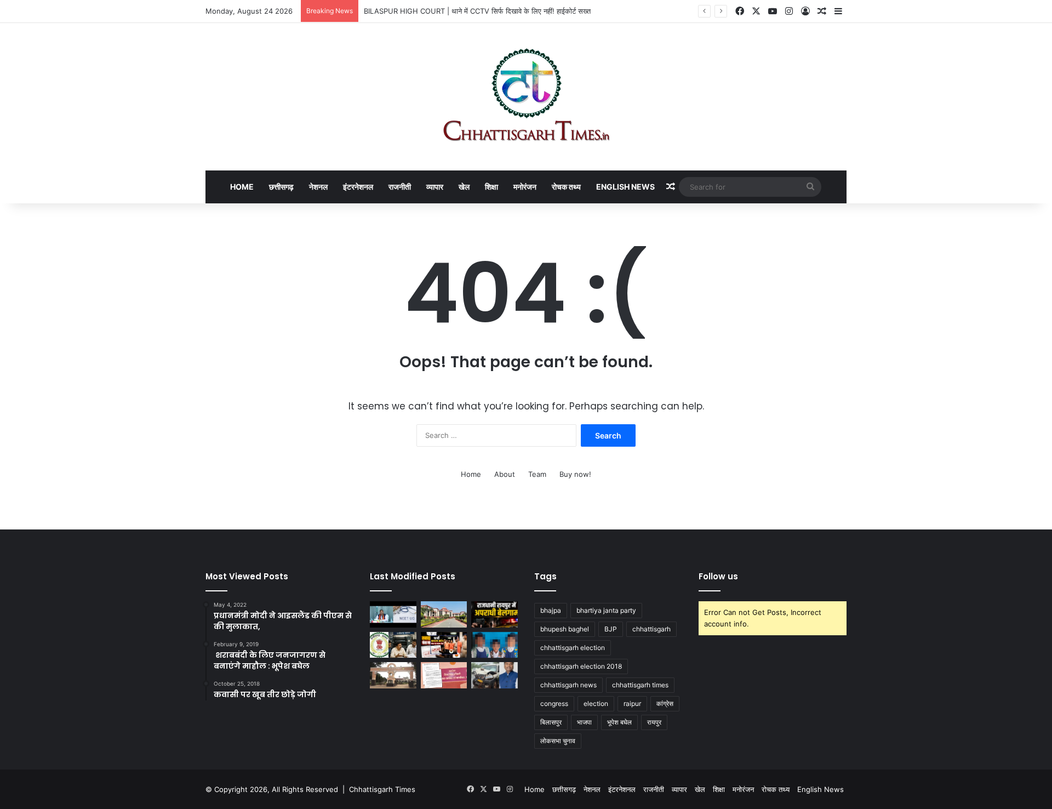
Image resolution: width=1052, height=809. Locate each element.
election (596, 703)
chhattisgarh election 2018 (581, 666)
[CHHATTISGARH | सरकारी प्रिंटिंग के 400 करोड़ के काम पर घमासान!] (393, 645)
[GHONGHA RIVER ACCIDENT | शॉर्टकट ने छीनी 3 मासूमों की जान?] (494, 645)
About (504, 474)
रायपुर (654, 722)
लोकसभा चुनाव (557, 741)
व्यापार (434, 186)
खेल (464, 186)
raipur (632, 703)
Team (537, 474)
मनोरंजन (524, 186)
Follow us (718, 576)
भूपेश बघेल (619, 722)
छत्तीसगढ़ (281, 186)
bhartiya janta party (606, 610)
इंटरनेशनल (358, 186)
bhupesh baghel (564, 629)
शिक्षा (491, 186)
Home (242, 186)
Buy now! (575, 474)
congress (554, 703)
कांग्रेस (664, 703)
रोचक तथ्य (566, 186)
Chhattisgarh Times (382, 789)
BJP (610, 629)
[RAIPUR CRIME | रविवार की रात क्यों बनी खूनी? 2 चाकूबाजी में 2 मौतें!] (494, 614)
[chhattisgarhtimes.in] (526, 97)
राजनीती (399, 186)
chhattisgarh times (640, 685)
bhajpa (550, 610)
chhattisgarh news (568, 685)
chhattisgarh (651, 629)
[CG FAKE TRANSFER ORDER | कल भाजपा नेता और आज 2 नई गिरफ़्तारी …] (444, 645)
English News (625, 186)
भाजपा (584, 722)
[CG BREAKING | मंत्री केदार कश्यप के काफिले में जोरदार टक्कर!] (494, 675)
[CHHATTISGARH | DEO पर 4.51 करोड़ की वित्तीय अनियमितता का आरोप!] (444, 675)
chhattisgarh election (572, 647)
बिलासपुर (551, 722)
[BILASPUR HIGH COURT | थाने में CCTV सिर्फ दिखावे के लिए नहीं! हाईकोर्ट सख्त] (444, 614)
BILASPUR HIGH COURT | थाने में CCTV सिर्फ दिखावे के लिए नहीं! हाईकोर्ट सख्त (477, 11)
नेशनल (318, 186)
